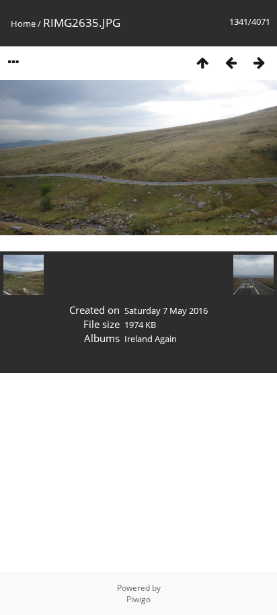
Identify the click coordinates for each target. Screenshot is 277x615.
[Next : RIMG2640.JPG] (259, 62)
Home (23, 23)
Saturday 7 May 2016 (166, 310)
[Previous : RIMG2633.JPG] (230, 62)
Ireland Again (150, 339)
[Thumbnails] (202, 62)
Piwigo (138, 599)
